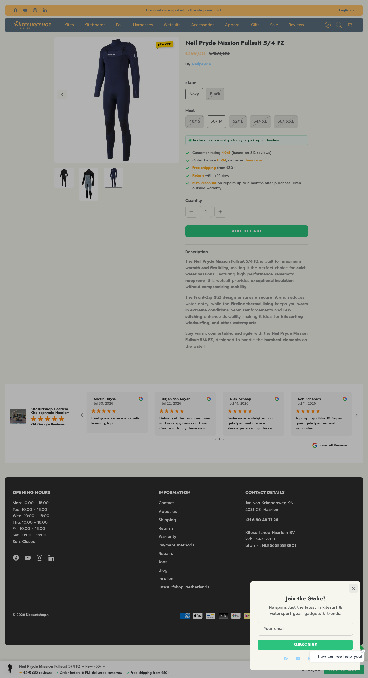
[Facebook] (286, 658)
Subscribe (305, 645)
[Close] (353, 588)
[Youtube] (298, 658)
